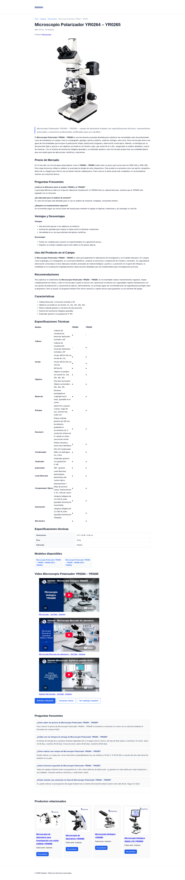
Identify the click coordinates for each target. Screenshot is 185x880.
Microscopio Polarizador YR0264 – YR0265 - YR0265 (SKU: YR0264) (78, 562)
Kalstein (39, 7)
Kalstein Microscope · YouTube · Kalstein (55, 694)
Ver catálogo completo (88, 701)
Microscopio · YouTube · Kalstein (52, 614)
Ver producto (42, 854)
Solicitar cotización (45, 701)
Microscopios (46, 34)
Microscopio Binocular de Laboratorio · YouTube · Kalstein (62, 654)
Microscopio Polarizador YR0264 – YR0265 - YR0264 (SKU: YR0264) (48, 562)
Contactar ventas (66, 701)
